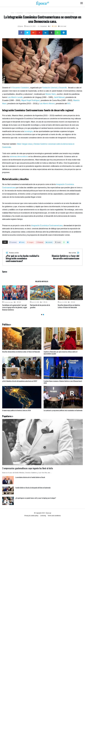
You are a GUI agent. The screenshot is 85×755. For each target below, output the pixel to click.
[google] (33, 32)
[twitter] (27, 32)
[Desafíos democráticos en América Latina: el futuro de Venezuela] (70, 292)
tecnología (28, 131)
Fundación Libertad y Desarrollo (54, 88)
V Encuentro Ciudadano (20, 88)
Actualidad (19, 12)
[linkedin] (45, 32)
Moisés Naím (50, 94)
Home (12, 12)
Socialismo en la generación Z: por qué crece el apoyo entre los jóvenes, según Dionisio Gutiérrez (14, 307)
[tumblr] (52, 32)
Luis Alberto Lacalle (15, 97)
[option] (14, 298)
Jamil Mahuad (59, 97)
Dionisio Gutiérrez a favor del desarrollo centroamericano (65, 256)
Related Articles (41, 281)
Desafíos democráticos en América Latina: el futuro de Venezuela (69, 306)
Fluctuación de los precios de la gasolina (40, 306)
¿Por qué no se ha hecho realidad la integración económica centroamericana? (22, 257)
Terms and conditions (54, 515)
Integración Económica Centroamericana (47, 225)
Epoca (21, 26)
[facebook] (21, 32)
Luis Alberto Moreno (47, 103)
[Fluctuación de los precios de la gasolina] (42, 292)
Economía (51, 299)
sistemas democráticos (19, 156)
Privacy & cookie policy (31, 515)
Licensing (43, 515)
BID (68, 103)
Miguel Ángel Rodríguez (30, 100)
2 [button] (43, 314)
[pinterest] (39, 32)
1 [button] (41, 314)
